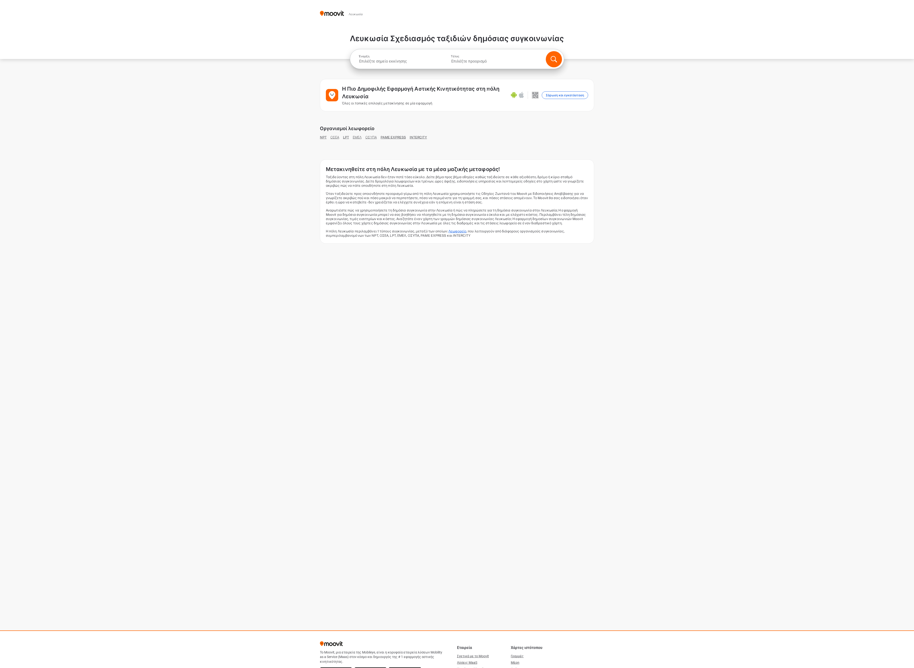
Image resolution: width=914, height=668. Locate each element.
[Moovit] (332, 14)
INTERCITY (418, 137)
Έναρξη (364, 56)
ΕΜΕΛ (357, 137)
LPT (346, 137)
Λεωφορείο (457, 231)
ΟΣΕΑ (334, 137)
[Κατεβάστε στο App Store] (521, 95)
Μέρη (515, 662)
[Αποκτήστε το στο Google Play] (514, 95)
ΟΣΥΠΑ (371, 137)
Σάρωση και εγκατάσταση (565, 95)
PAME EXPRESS (393, 137)
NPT (323, 137)
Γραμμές (517, 656)
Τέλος (455, 56)
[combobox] (404, 61)
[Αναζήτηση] (554, 59)
